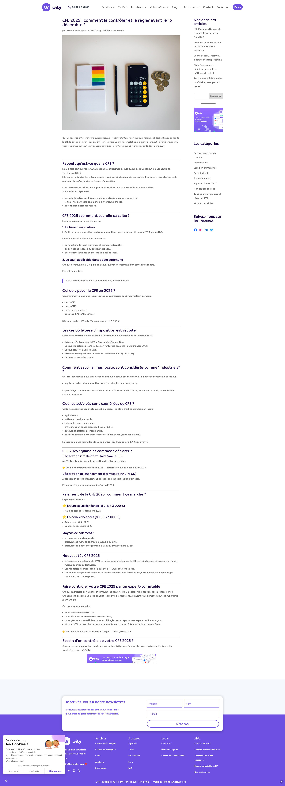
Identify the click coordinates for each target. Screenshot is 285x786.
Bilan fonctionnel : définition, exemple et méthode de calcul (205, 68)
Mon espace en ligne (204, 188)
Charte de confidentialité (173, 755)
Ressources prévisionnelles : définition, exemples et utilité (208, 82)
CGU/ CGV (166, 743)
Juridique (99, 762)
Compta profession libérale (207, 749)
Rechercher (215, 96)
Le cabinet (137, 7)
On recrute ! (134, 755)
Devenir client (201, 173)
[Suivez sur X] (79, 770)
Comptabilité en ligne (105, 743)
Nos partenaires (202, 772)
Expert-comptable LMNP (206, 766)
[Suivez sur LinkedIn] (68, 770)
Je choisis (34, 771)
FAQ (130, 768)
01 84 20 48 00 (81, 7)
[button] (6, 781)
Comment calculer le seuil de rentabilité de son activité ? (207, 46)
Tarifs (121, 7)
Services (107, 7)
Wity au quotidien (203, 203)
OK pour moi (55, 771)
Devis (237, 7)
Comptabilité (102, 30)
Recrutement (191, 7)
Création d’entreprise (105, 749)
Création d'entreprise (205, 167)
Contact (208, 7)
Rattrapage (101, 768)
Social (98, 755)
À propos (132, 743)
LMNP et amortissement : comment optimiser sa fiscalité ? (207, 33)
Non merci (13, 771)
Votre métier (158, 7)
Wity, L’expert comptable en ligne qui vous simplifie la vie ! (74, 753)
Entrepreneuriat (117, 30)
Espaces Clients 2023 (205, 183)
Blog (174, 7)
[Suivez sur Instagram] (74, 770)
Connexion (223, 7)
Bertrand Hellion (74, 30)
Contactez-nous (202, 743)
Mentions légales (169, 749)
